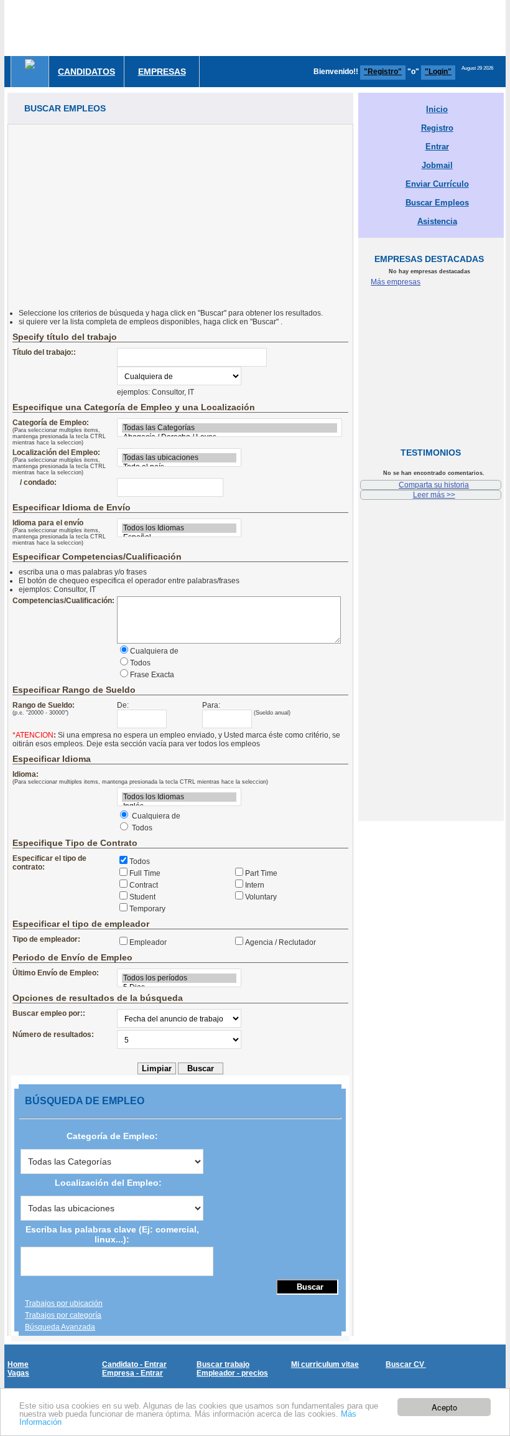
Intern (254, 885)
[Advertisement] (180, 211)
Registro (437, 128)
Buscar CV (406, 1364)
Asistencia (437, 221)
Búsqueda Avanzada (60, 1327)
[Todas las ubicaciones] (179, 457)
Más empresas (395, 282)
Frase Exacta (152, 674)
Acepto (444, 1407)
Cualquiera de (154, 651)
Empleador (148, 942)
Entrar (437, 146)
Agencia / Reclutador (280, 942)
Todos (140, 663)
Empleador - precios (232, 1373)
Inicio (437, 109)
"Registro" (383, 71)
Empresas (162, 72)
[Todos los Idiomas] (179, 528)
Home (18, 1364)
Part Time (261, 873)
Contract (143, 885)
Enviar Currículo (437, 184)
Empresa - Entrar (132, 1373)
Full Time (144, 873)
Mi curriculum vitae (325, 1364)
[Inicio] (29, 64)
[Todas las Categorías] (229, 428)
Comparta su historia (434, 485)
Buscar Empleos (437, 202)
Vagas (18, 1373)
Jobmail (437, 165)
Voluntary (261, 897)
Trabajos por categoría (63, 1315)
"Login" (438, 71)
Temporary (147, 908)
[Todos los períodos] (179, 978)
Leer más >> (434, 494)
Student (142, 897)
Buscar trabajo (223, 1364)
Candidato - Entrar (134, 1364)
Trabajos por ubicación (64, 1303)
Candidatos (86, 72)
